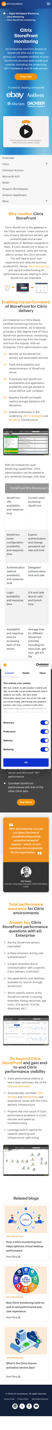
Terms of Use (9, 1399)
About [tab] (42, 673)
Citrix (5, 164)
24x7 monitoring (39, 266)
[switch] (44, 731)
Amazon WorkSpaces (15, 189)
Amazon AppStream (14, 195)
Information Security (40, 1399)
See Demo (26, 802)
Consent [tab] (9, 673)
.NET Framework (33, 416)
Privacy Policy (22, 1399)
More (5, 201)
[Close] (49, 492)
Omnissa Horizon (13, 170)
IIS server (14, 420)
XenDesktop (30, 1097)
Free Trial (26, 76)
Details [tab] (26, 673)
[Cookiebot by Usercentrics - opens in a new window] (37, 665)
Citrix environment (19, 1086)
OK (26, 762)
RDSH (5, 182)
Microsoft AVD (11, 176)
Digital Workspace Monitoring (24, 14)
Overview (8, 158)
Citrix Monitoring (15, 17)
